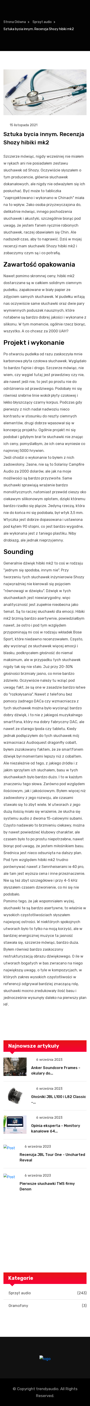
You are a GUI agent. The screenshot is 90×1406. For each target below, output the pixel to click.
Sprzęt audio (42, 22)
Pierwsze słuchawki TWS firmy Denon (47, 1186)
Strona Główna (14, 22)
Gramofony (48, 1305)
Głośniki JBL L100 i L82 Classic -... (58, 1099)
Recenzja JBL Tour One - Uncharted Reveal (52, 1157)
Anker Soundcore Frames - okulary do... (55, 1070)
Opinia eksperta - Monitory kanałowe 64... (55, 1128)
